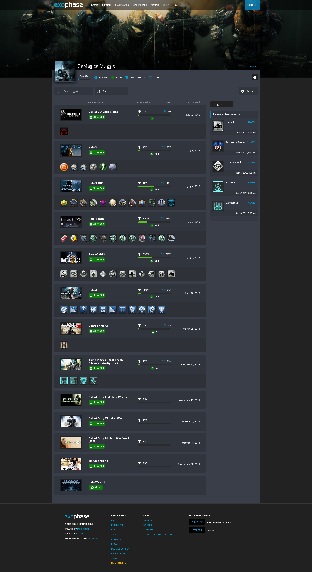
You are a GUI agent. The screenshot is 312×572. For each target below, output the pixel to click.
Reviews (155, 4)
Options (250, 91)
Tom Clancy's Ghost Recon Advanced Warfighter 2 (106, 361)
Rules (114, 529)
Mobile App (117, 524)
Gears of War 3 (98, 326)
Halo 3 (93, 147)
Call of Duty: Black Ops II (104, 112)
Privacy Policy (119, 553)
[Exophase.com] (70, 5)
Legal (114, 544)
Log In (252, 4)
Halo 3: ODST (97, 183)
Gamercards (122, 4)
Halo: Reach (96, 219)
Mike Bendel (84, 528)
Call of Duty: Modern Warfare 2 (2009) (109, 439)
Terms (114, 558)
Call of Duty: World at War (105, 418)
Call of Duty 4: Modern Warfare (109, 397)
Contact (116, 539)
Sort (105, 91)
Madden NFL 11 (98, 461)
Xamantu (81, 533)
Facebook (147, 529)
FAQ (113, 520)
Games (94, 4)
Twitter (147, 524)
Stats (224, 104)
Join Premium (118, 563)
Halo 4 (93, 290)
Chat (166, 4)
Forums (106, 4)
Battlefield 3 (97, 254)
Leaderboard (140, 4)
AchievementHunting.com (157, 534)
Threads (147, 520)
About (115, 534)
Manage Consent (121, 548)
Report (254, 66)
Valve (95, 538)
